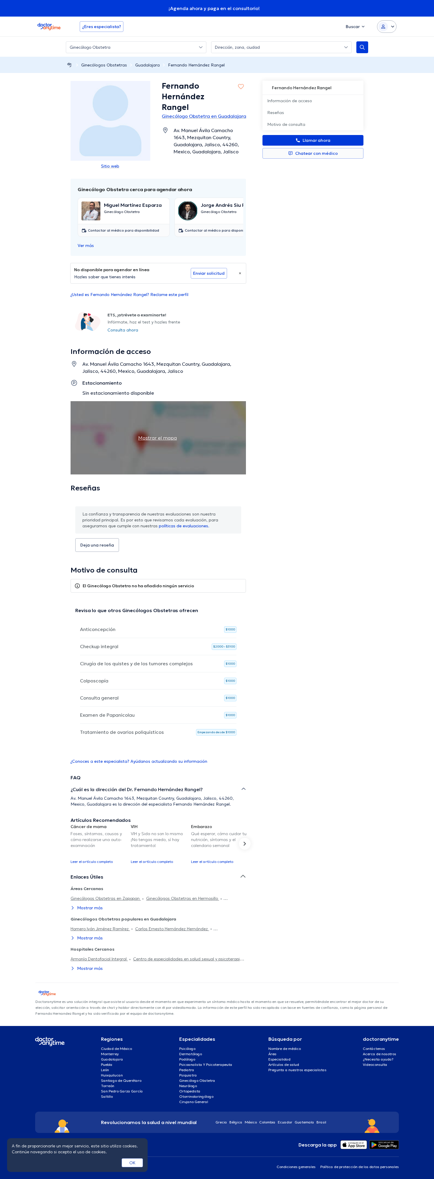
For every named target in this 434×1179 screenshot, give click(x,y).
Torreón (107, 1086)
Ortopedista (189, 1091)
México (251, 1122)
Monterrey (110, 1054)
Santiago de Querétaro (121, 1080)
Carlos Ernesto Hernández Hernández (172, 928)
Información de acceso (289, 100)
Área (272, 1054)
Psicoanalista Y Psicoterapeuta (205, 1064)
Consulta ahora (122, 330)
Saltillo (107, 1096)
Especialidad (279, 1059)
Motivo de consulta (286, 124)
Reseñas (275, 112)
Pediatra (186, 1070)
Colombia (267, 1122)
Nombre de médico (284, 1048)
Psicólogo (187, 1048)
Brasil (321, 1122)
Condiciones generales (296, 1167)
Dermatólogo (190, 1054)
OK (132, 1162)
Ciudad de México (116, 1048)
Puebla (106, 1064)
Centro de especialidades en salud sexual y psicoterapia (187, 959)
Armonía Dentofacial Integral (99, 959)
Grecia (221, 1122)
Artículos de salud (283, 1064)
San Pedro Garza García (122, 1091)
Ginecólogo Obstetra (197, 1080)
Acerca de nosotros (379, 1054)
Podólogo (187, 1059)
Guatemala (304, 1122)
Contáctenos (374, 1048)
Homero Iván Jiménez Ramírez (100, 928)
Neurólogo (188, 1086)
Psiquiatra (188, 1075)
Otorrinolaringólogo (196, 1096)
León (105, 1070)
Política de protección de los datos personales (359, 1167)
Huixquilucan (112, 1075)
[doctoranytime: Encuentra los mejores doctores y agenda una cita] (69, 64)
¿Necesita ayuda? (378, 1059)
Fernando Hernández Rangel (196, 65)
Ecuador (285, 1122)
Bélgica (235, 1122)
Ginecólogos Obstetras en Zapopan (106, 898)
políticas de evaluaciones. (184, 525)
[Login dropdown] (387, 26)
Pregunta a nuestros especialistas (297, 1070)
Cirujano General (193, 1102)
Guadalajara (147, 65)
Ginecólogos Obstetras (104, 65)
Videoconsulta (375, 1064)
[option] (98, 844)
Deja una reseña (97, 545)
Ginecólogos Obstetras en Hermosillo (182, 898)
